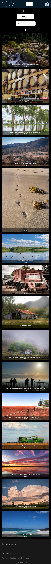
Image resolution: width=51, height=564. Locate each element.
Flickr (31, 558)
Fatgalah (30, 563)
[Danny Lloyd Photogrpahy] (8, 4)
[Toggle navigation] (29, 4)
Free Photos (25, 558)
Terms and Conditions (9, 558)
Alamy (19, 558)
